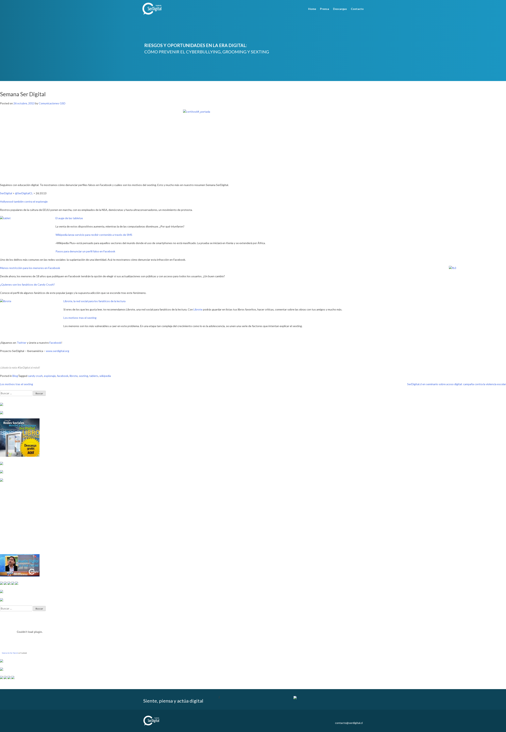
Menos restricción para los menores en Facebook (30, 268)
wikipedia (105, 375)
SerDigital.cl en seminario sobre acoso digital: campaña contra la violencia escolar (456, 384)
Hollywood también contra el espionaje (24, 201)
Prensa (324, 8)
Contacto (357, 8)
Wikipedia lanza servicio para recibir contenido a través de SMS (94, 234)
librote (74, 375)
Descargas (340, 8)
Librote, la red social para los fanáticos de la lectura (94, 301)
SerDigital (6, 193)
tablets (93, 375)
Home (312, 8)
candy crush (35, 375)
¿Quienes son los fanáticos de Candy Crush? (27, 284)
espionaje (50, 375)
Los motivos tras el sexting (79, 317)
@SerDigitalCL (24, 193)
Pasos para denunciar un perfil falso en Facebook (85, 251)
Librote (198, 309)
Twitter (21, 342)
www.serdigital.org (57, 351)
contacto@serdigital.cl (349, 722)
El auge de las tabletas (69, 218)
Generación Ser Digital (10, 653)
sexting (83, 375)
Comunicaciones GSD (52, 103)
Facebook (55, 342)
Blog (15, 375)
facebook (62, 375)
